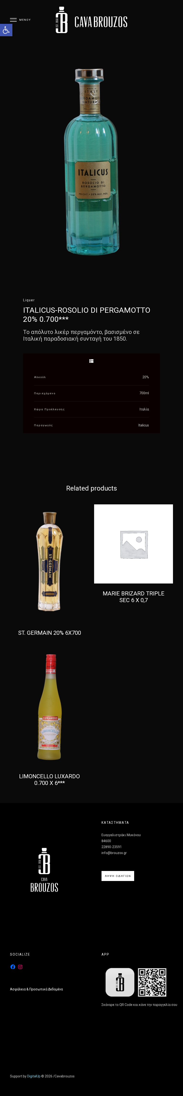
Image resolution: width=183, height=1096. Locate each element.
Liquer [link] (29, 300)
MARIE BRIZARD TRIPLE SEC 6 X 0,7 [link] (133, 597)
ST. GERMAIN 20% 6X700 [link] (49, 633)
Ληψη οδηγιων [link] (118, 876)
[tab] (91, 361)
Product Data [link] (91, 361)
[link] (6, 30)
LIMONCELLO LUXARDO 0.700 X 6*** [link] (49, 779)
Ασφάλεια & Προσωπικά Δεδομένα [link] (36, 989)
